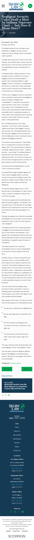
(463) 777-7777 (17, 487)
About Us (17, 431)
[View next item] (9, 395)
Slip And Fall (17, 435)
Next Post (27, 369)
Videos (17, 447)
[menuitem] (8, 531)
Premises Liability (15, 363)
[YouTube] (23, 512)
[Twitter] (19, 512)
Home (17, 427)
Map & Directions (17, 468)
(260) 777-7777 (17, 471)
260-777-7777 (17, 418)
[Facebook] (11, 512)
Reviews (17, 443)
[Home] (16, 5)
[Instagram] (15, 512)
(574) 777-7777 (17, 503)
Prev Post (7, 369)
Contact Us (17, 450)
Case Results (17, 439)
